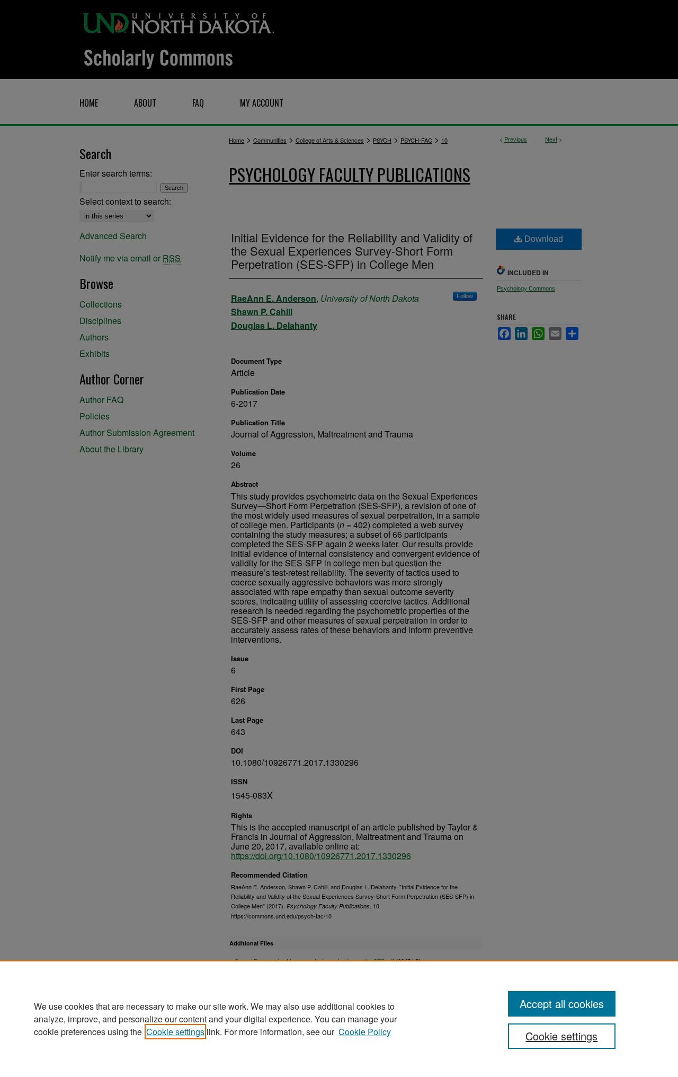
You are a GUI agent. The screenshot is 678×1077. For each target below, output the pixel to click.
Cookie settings (175, 1032)
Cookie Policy (364, 1032)
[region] (339, 1018)
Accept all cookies (562, 1003)
